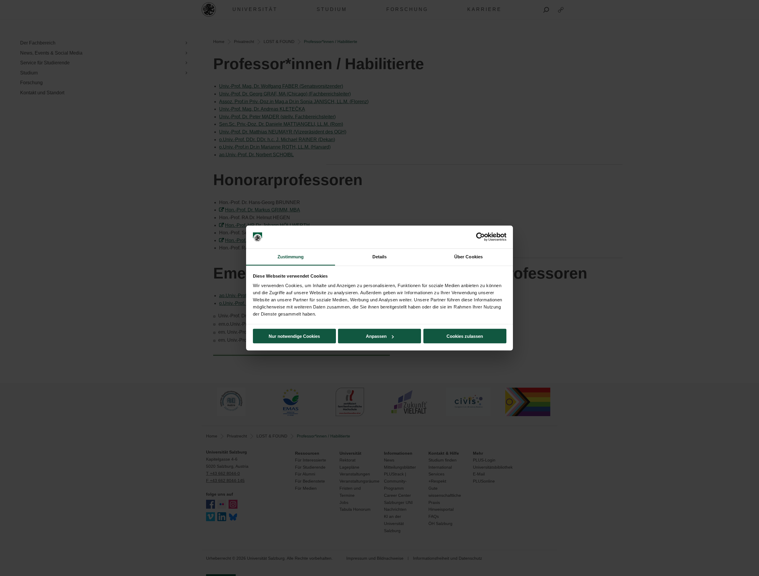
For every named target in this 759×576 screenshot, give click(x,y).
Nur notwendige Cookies (294, 336)
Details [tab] (379, 256)
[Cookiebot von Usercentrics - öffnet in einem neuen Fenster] (480, 237)
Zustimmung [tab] (291, 256)
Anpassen (376, 336)
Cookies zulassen (465, 336)
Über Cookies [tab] (468, 256)
